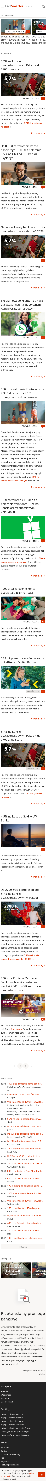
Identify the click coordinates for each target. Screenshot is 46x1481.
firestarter (12, 1196)
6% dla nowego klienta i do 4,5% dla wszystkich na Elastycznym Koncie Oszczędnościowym (22, 304)
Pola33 (29, 1137)
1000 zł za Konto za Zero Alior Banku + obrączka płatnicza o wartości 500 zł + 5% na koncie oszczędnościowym (25, 1193)
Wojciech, (11, 1204)
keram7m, (18, 1087)
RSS (2, 1457)
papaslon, (36, 1087)
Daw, (38, 1105)
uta (17, 1204)
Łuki (9, 1233)
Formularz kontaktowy (10, 1454)
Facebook (5, 1447)
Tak (41, 1475)
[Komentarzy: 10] (43, 621)
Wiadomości (6, 1394)
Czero (10, 1241)
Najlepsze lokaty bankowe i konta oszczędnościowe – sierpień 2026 (23, 229)
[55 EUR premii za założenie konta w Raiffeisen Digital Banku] (23, 677)
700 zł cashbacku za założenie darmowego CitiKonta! (25, 1237)
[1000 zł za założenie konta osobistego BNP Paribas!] (23, 608)
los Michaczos (19, 1166)
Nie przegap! (7, 15)
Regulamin (5, 1461)
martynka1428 (13, 1144)
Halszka (17, 1174)
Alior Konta (16, 1029)
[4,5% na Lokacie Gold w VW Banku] (23, 836)
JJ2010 (10, 1129)
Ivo (8, 1090)
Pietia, (10, 1105)
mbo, (15, 1105)
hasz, (33, 1105)
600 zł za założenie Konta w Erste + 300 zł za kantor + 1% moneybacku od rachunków (16, 39)
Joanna (14, 1211)
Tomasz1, (27, 1087)
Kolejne (23, 1247)
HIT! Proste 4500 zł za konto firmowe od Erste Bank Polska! (25, 1156)
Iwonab (10, 1181)
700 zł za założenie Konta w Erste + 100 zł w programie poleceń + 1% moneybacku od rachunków (25, 1230)
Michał (10, 1219)
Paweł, (17, 1114)
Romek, (21, 1105)
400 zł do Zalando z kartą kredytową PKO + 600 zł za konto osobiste (25, 1223)
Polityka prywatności (10, 1464)
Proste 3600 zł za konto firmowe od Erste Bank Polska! (25, 1094)
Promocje (5, 1398)
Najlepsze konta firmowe (12, 1417)
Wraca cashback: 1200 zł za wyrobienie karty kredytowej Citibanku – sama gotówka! (25, 1101)
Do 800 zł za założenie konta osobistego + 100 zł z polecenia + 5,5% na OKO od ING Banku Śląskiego (22, 152)
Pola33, (22, 1137)
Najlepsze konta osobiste (12, 1414)
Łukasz (31, 1159)
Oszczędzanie (7, 1401)
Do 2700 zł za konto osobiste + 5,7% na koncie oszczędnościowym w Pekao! (25, 1141)
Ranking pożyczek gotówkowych (15, 1431)
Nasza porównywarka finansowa (15, 1435)
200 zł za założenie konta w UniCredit (25, 1163)
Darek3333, (18, 1108)
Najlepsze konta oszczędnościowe (16, 1428)
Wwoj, (10, 1166)
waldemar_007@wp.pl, (17, 1111)
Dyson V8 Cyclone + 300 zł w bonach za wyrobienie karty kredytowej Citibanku (25, 1215)
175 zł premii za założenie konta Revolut (25, 1185)
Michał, (10, 1087)
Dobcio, (10, 1114)
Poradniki (6, 1258)
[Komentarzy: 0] (43, 260)
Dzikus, (10, 1137)
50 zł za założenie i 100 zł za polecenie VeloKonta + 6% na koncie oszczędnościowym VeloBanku (20, 506)
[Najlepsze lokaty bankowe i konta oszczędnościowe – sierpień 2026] (23, 246)
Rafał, (10, 1152)
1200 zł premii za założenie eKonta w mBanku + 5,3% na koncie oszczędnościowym (25, 1148)
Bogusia (10, 1189)
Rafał (15, 1152)
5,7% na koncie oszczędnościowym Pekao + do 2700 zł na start (20, 65)
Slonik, (31, 1111)
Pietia (17, 1226)
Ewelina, (11, 1159)
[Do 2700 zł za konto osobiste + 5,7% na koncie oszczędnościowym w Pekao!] (23, 913)
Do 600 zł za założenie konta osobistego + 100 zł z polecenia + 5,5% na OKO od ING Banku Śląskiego (25, 1133)
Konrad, (11, 1226)
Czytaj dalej (37, 133)
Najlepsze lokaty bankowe (12, 1424)
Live (14, 6)
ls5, (9, 1211)
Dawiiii (31, 1114)
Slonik (9, 1122)
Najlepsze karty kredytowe (13, 1421)
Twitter (4, 1451)
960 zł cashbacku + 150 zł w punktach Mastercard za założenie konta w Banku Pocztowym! (25, 1208)
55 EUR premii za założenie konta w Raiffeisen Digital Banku (22, 660)
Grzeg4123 (12, 1097)
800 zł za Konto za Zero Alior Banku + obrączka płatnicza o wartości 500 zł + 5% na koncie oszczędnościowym (21, 984)
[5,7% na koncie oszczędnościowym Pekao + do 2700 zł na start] (23, 84)
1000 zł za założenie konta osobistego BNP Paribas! (18, 590)
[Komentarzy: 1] (28, 31)
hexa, (16, 1137)
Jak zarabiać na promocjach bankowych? (14, 1271)
